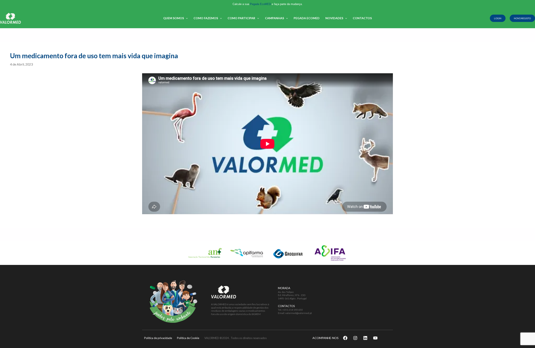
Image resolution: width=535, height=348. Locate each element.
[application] (186, 18)
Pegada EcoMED (260, 4)
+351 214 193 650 (292, 309)
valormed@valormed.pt (298, 313)
